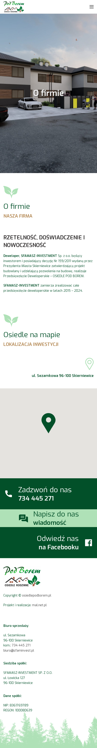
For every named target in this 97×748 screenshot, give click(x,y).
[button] (48, 423)
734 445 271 (21, 645)
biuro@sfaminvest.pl (18, 650)
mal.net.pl (39, 605)
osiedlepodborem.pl (36, 595)
